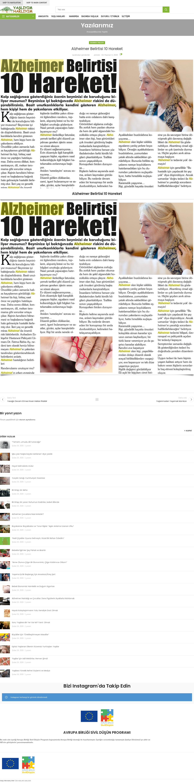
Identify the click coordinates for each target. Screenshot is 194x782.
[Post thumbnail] (5, 445)
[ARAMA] (166, 9)
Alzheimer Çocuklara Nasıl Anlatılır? (28, 514)
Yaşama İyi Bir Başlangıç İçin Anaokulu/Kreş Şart (33, 574)
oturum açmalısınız (27, 420)
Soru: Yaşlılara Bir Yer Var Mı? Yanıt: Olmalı (31, 622)
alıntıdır (97, 55)
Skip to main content (36, 3)
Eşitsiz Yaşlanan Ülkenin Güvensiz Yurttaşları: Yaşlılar (35, 646)
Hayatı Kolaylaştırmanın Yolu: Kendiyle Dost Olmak (35, 610)
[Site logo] (16, 9)
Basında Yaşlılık (101, 32)
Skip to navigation (12, 3)
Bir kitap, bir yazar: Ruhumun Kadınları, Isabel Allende (35, 502)
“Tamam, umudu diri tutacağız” (26, 442)
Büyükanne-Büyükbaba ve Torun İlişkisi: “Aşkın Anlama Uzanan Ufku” (43, 526)
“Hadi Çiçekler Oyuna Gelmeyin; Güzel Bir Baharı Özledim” (38, 538)
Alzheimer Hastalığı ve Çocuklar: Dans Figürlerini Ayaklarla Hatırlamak (43, 598)
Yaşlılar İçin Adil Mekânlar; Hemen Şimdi (30, 658)
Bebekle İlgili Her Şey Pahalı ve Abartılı (29, 550)
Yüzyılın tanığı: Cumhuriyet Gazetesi (28, 478)
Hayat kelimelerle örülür (23, 466)
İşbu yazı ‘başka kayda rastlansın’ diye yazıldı (32, 454)
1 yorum (28, 446)
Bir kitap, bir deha (19, 490)
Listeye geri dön (97, 399)
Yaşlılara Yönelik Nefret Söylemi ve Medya (31, 670)
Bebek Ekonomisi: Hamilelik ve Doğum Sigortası (33, 586)
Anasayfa (90, 32)
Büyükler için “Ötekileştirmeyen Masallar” (30, 634)
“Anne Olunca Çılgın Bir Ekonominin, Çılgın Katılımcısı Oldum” (39, 562)
